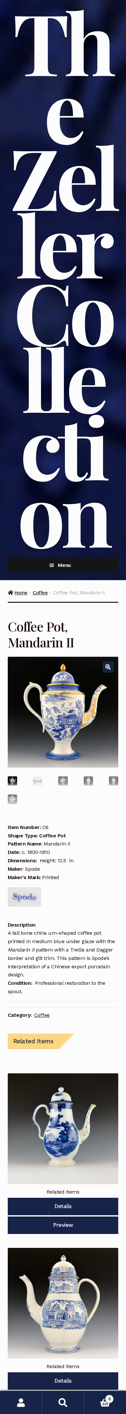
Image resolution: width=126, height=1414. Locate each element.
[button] (108, 667)
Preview (63, 1225)
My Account (21, 1402)
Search (63, 1402)
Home (21, 593)
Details (63, 1206)
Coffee (40, 593)
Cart (97, 1396)
